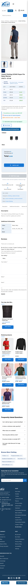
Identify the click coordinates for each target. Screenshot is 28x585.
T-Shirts (5, 455)
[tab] (4, 64)
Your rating (4, 255)
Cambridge (2, 561)
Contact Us (2, 536)
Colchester (2, 565)
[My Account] (16, 10)
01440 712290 (5, 497)
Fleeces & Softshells (8, 461)
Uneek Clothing (9, 201)
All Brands (2, 541)
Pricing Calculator (4, 546)
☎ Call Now (5, 582)
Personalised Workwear (20, 510)
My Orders (17, 536)
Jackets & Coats (13, 20)
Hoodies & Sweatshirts (8, 458)
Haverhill (2, 556)
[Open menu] (13, 4)
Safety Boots (18, 505)
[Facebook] (9, 578)
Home (2, 20)
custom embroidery (9, 198)
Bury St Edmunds (4, 558)
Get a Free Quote (22, 582)
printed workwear (18, 198)
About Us (2, 534)
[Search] (25, 15)
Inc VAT (4, 10)
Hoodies (17, 493)
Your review (4, 262)
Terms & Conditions (19, 539)
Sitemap (17, 548)
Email (2, 282)
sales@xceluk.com (6, 499)
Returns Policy (18, 544)
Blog (1, 539)
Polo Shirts (21, 458)
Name (3, 276)
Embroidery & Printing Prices (12, 129)
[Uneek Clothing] (3, 71)
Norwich (2, 568)
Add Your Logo (15, 176)
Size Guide (7, 125)
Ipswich (2, 563)
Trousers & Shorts (16, 455)
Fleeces (17, 501)
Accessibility (18, 546)
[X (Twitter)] (14, 578)
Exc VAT (10, 10)
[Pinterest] (16, 578)
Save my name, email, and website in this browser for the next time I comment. (13, 290)
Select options (8, 326)
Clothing (7, 20)
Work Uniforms (18, 512)
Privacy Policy (18, 541)
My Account (18, 534)
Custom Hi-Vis (18, 519)
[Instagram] (11, 578)
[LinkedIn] (19, 578)
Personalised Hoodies (20, 522)
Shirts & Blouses (7, 464)
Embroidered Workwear (20, 515)
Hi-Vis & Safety (18, 503)
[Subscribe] (25, 480)
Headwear (17, 508)
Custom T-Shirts (19, 524)
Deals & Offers (3, 544)
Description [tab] (4, 206)
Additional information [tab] (14, 206)
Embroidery (18, 517)
